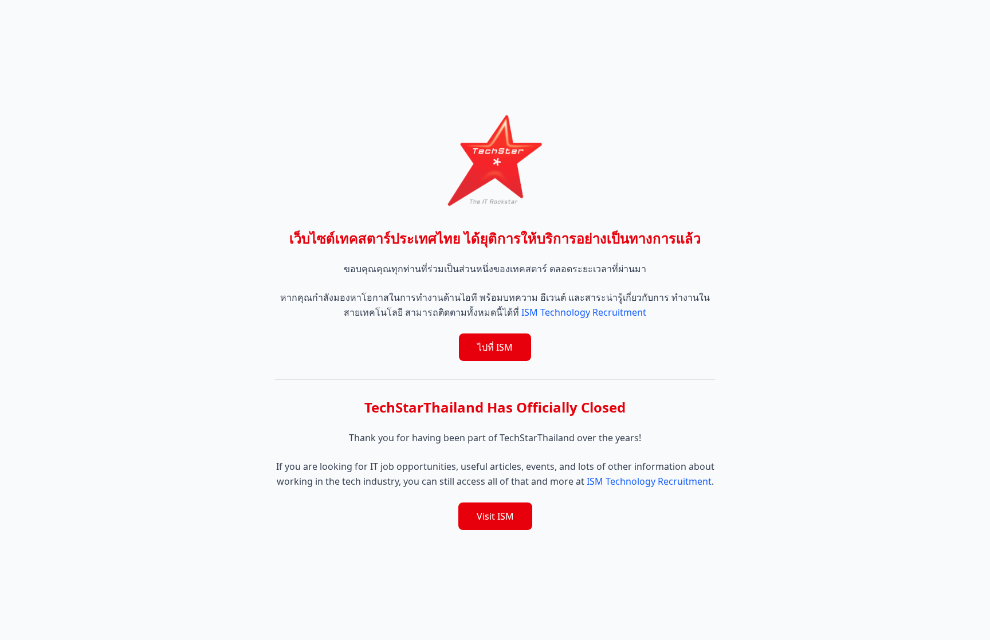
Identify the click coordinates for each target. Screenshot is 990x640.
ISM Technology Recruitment (583, 312)
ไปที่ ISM (495, 347)
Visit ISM (495, 516)
